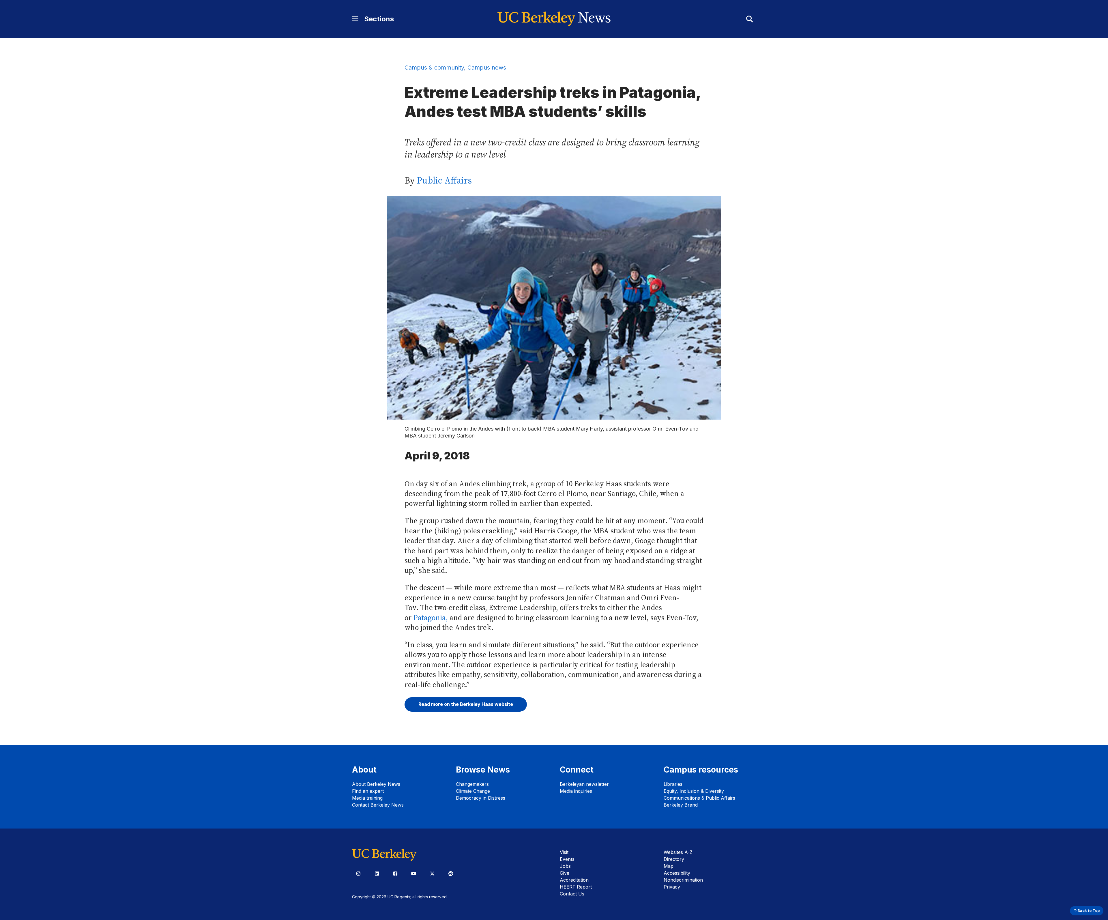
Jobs (565, 866)
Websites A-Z (678, 852)
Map (668, 866)
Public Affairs (444, 180)
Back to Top (1088, 910)
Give (564, 873)
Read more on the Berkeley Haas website (465, 704)
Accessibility (677, 873)
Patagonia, (431, 618)
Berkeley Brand (681, 805)
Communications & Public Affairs (699, 798)
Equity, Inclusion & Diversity (694, 791)
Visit (564, 852)
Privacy (672, 887)
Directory (674, 859)
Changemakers (472, 784)
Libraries (673, 784)
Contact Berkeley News (378, 805)
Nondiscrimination (683, 880)
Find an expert (368, 791)
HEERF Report (576, 887)
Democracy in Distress (480, 798)
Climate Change (473, 791)
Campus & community (434, 67)
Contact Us (572, 894)
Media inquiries (576, 791)
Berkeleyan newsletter (584, 784)
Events (567, 859)
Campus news (486, 67)
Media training (367, 798)
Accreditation (574, 880)
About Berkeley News (376, 784)
